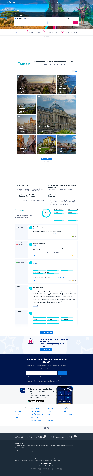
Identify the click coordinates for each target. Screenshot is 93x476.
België (16, 452)
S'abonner (62, 373)
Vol (17, 2)
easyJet (48, 414)
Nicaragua (66, 445)
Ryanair (48, 410)
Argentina (17, 445)
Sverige (55, 453)
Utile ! (35, 236)
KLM (48, 419)
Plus (73, 2)
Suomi (64, 453)
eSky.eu (39, 465)
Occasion (17, 414)
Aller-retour (19, 18)
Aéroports (68, 2)
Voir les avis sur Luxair (46, 332)
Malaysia (42, 460)
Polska (40, 453)
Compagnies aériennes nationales (38, 413)
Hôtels (16, 413)
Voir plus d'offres (46, 159)
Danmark (41, 452)
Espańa (51, 452)
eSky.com (44, 465)
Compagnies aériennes (59, 2)
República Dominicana (45, 445)
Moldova (23, 453)
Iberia (48, 417)
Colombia (33, 445)
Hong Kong (37, 460)
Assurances (17, 416)
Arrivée (33, 20)
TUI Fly (48, 413)
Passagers (69, 20)
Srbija (48, 453)
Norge (32, 453)
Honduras (58, 445)
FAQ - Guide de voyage (36, 420)
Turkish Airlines (50, 420)
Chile (24, 445)
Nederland (28, 453)
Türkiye (51, 460)
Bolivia (20, 445)
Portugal (44, 453)
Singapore (47, 460)
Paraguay (22, 447)
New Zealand (57, 460)
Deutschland (46, 452)
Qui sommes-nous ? (68, 408)
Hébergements (22, 2)
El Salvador (28, 445)
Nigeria (25, 460)
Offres (28, 2)
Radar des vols (34, 410)
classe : (69, 18)
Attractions (33, 2)
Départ (16, 20)
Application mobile (48, 2)
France (54, 452)
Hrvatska (62, 452)
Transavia (49, 416)
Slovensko (60, 453)
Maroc (22, 460)
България (29, 452)
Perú (74, 445)
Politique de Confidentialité (69, 414)
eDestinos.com (50, 465)
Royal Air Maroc (50, 408)
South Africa (30, 460)
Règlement (66, 411)
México (62, 445)
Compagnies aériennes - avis (37, 414)
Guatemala (53, 445)
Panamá (71, 445)
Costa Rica (37, 445)
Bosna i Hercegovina (22, 452)
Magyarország (17, 453)
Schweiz (68, 453)
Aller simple (27, 18)
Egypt (16, 460)
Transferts (40, 2)
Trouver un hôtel (45, 349)
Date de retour (60, 20)
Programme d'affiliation (68, 410)
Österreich (36, 453)
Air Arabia (49, 411)
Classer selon (19, 71)
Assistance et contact (68, 416)
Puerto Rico (17, 447)
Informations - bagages (36, 419)
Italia (70, 452)
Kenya (19, 460)
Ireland (66, 452)
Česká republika (35, 452)
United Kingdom (18, 455)
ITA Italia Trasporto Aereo (52, 422)
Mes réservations (67, 413)
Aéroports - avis (34, 417)
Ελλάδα (58, 452)
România (52, 453)
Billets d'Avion (18, 410)
